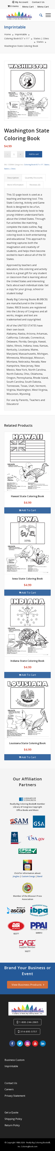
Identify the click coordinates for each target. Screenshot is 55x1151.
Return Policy (12, 1125)
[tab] (13, 177)
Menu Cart (28, 6)
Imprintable (15, 27)
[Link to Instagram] (27, 1043)
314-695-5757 (28, 1031)
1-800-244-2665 (28, 1022)
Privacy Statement (15, 1095)
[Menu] (46, 15)
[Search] (39, 15)
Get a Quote (11, 1112)
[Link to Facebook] (12, 1043)
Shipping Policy (13, 1119)
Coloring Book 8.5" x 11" (33, 164)
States (46, 164)
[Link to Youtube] (35, 1043)
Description (13, 177)
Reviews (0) (35, 184)
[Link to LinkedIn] (43, 1043)
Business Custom (14, 1060)
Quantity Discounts (34, 177)
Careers (9, 1089)
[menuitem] (20, 2)
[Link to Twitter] (20, 1043)
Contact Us (11, 1083)
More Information (15, 184)
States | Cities (9, 168)
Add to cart (34, 154)
